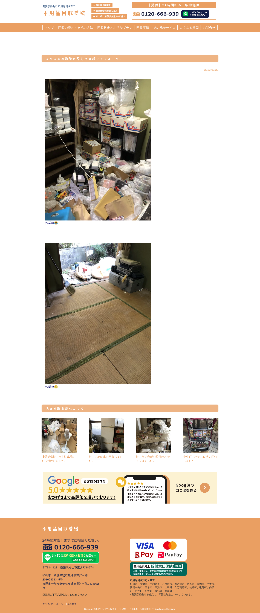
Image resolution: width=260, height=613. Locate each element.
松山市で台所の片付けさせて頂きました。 (153, 459)
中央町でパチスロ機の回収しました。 (200, 459)
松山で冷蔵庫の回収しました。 (106, 459)
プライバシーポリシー (53, 604)
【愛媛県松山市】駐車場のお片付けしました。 (59, 459)
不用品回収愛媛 (64, 12)
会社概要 (72, 604)
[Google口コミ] (130, 488)
